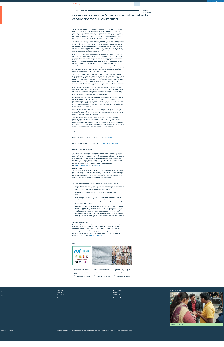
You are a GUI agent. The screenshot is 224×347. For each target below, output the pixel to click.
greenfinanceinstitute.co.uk (82, 165)
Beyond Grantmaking (117, 297)
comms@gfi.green (109, 137)
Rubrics (114, 295)
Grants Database (60, 297)
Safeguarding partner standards (89, 330)
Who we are (144, 4)
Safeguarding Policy (117, 294)
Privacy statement (112, 330)
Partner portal (220, 1)
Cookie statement (119, 330)
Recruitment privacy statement (127, 330)
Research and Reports (61, 295)
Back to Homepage (76, 4)
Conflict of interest (65, 330)
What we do (121, 4)
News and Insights (60, 294)
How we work (130, 4)
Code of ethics (59, 330)
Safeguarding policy (98, 330)
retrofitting (101, 192)
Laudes (2, 292)
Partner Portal (116, 292)
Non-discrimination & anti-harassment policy (76, 330)
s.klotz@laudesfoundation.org (110, 143)
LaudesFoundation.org (96, 235)
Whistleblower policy (105, 330)
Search (150, 4)
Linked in (2, 296)
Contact (210, 1)
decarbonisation (113, 192)
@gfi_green (97, 165)
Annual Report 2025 (177, 324)
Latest (137, 4)
